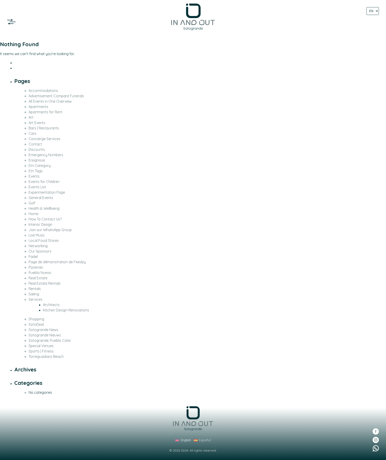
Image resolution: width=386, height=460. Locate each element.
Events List (37, 187)
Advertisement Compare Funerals (56, 96)
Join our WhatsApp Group (50, 230)
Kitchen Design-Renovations (66, 310)
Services (35, 299)
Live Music (37, 235)
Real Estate (38, 278)
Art (31, 117)
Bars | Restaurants (44, 128)
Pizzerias (36, 267)
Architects (51, 305)
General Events (41, 197)
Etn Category (40, 165)
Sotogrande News (43, 329)
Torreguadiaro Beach (46, 356)
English (186, 440)
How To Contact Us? (45, 219)
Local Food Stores (44, 240)
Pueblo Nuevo (40, 272)
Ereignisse (37, 160)
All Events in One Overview (50, 101)
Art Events (37, 122)
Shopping (36, 319)
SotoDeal (36, 324)
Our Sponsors (40, 251)
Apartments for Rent (45, 112)
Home (33, 213)
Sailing (34, 294)
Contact (35, 144)
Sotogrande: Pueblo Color (50, 340)
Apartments (38, 106)
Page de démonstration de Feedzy (57, 262)
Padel (33, 256)
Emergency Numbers (46, 155)
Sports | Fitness (41, 351)
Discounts (37, 149)
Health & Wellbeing (44, 208)
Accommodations (43, 90)
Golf (32, 203)
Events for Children (44, 181)
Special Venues (41, 346)
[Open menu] (12, 22)
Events (34, 176)
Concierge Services (44, 139)
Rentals (35, 288)
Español (205, 440)
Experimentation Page (47, 192)
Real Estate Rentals (45, 283)
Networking (38, 246)
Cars (32, 133)
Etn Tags (36, 171)
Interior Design (40, 224)
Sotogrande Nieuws (45, 335)
